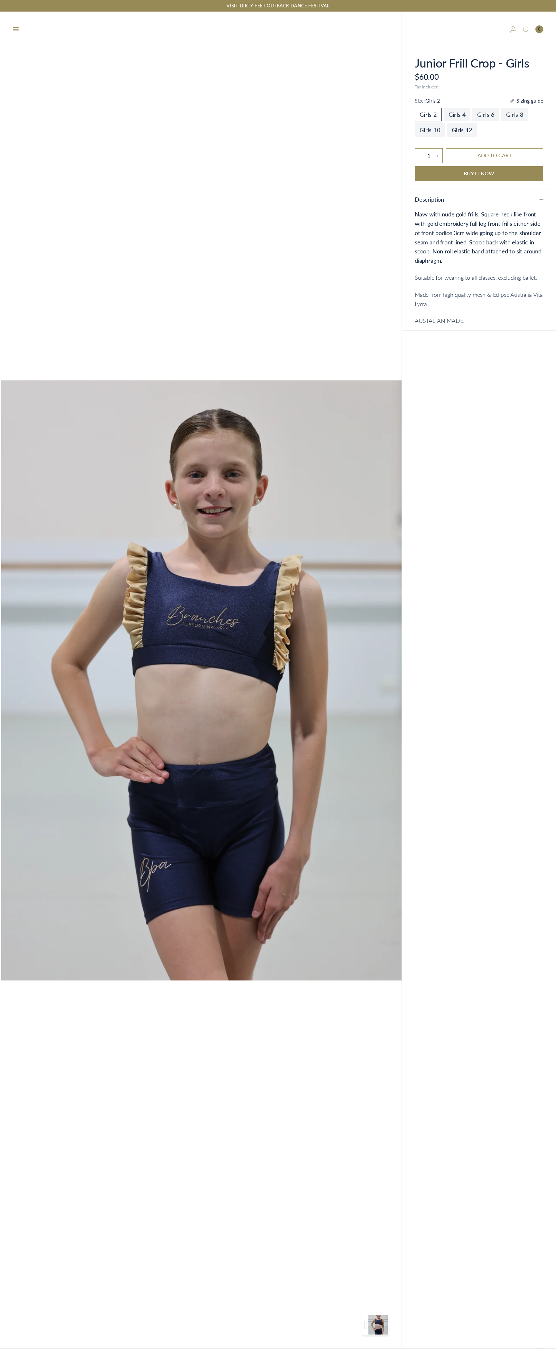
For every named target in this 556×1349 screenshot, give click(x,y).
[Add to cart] (494, 155)
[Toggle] (365, 1324)
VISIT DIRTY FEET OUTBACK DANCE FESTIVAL (278, 6)
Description (429, 199)
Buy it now (479, 173)
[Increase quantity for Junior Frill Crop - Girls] (437, 156)
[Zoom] (201, 680)
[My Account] (513, 29)
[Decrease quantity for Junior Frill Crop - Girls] (420, 156)
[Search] (526, 29)
